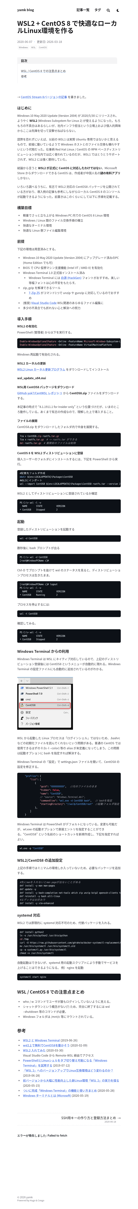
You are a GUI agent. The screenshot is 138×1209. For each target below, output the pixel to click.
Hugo (32, 1200)
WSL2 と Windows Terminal (41, 1040)
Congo (41, 1200)
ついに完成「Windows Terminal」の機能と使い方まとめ (60, 1090)
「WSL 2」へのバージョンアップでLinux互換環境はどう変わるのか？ (68, 1070)
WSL (33, 47)
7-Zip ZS (34, 293)
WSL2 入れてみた (34, 1050)
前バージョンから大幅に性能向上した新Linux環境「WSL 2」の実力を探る (71, 1080)
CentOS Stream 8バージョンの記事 (44, 97)
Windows (23, 47)
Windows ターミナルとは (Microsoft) (47, 1095)
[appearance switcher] (118, 9)
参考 (24, 76)
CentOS (43, 47)
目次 (24, 60)
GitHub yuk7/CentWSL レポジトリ (39, 393)
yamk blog (25, 9)
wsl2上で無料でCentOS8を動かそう (46, 1045)
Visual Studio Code (44, 303)
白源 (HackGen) (71, 278)
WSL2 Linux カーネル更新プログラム (41, 369)
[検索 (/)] (108, 9)
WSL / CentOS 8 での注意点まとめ (43, 71)
